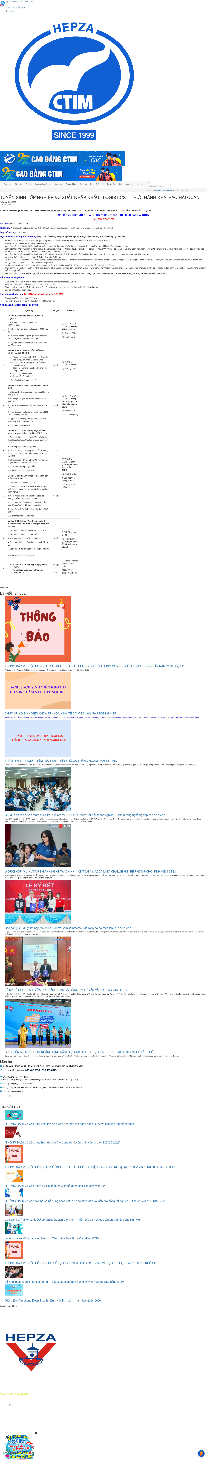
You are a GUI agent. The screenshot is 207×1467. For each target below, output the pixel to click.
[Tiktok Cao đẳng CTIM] (10, 1095)
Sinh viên (83, 184)
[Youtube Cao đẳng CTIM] (6, 1095)
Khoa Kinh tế (173, 190)
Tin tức (28, 184)
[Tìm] (148, 182)
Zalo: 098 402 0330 (15, 1)
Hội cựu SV (110, 184)
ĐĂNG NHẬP (9, 11)
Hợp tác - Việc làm (125, 184)
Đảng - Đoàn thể (96, 184)
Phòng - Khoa (71, 184)
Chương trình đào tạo (43, 184)
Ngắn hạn (139, 184)
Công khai (58, 184)
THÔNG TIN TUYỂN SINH (15, 7)
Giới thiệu (18, 184)
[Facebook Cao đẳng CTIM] (1, 1095)
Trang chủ (7, 184)
